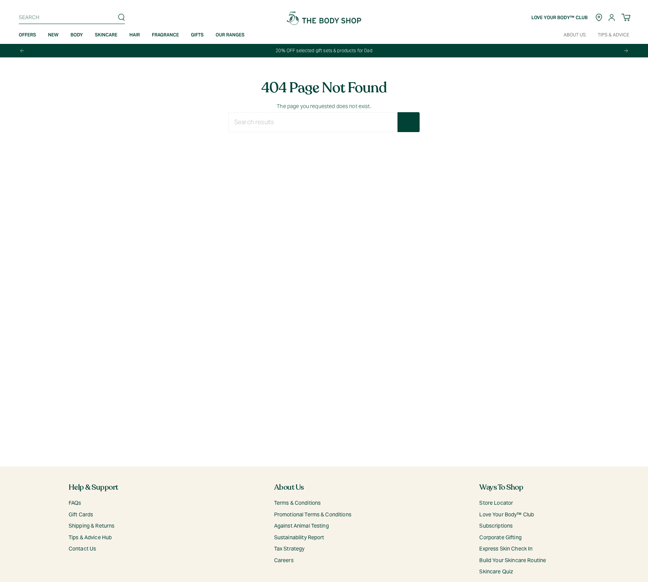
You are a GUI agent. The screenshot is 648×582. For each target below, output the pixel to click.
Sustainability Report (299, 537)
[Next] (625, 50)
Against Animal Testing (301, 525)
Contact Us (82, 548)
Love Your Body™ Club (506, 514)
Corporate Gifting (500, 537)
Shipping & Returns (92, 525)
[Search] (121, 17)
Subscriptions (496, 525)
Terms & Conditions (297, 502)
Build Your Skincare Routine (512, 560)
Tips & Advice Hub (90, 537)
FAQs (75, 502)
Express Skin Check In (505, 548)
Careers (284, 560)
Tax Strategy (289, 548)
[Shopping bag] (626, 17)
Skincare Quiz (496, 571)
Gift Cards (81, 514)
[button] (53, 35)
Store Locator (496, 502)
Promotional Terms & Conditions (312, 514)
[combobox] (70, 17)
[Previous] (22, 50)
